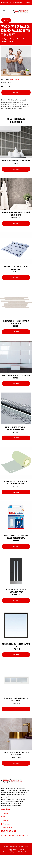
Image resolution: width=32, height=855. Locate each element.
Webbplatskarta (23, 852)
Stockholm (5, 2)
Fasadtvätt (6, 820)
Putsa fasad (6, 824)
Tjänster (5, 813)
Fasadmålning (7, 827)
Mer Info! (16, 92)
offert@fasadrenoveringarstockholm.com (20, 2)
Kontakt (15, 850)
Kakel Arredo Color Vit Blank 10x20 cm (16, 375)
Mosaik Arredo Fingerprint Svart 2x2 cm (16, 161)
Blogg (10, 850)
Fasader (16, 79)
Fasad (11, 79)
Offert (6, 20)
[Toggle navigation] (3, 11)
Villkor (22, 850)
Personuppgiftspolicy (10, 852)
